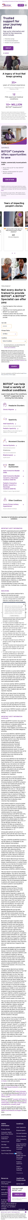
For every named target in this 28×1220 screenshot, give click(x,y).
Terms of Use (5, 1142)
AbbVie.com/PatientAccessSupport (11, 1110)
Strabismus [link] (6, 450)
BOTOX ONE (20, 1184)
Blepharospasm (20, 1130)
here (2, 190)
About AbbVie (5, 1147)
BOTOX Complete (6, 1190)
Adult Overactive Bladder (21, 1140)
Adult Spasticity (21, 1127)
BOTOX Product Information (6, 1183)
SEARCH (14, 366)
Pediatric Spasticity (19, 1163)
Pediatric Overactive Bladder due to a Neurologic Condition (21, 1155)
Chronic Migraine (21, 1136)
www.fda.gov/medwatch (11, 1087)
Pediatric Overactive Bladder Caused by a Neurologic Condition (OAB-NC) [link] (10, 486)
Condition (4, 338)
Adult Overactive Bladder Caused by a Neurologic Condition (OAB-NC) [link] (11, 478)
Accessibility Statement (5, 1138)
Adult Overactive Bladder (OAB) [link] (11, 472)
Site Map (3, 1145)
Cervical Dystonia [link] (9, 445)
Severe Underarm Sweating (19, 1168)
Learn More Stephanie (20, 215)
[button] (25, 5)
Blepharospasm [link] (8, 455)
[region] (14, 1215)
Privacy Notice (5, 1129)
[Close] (24, 604)
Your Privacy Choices (7, 1153)
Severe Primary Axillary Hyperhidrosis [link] (11, 505)
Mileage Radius (5, 330)
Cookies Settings (6, 1150)
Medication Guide (6, 1187)
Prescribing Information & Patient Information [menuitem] (13, 1)
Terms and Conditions (9, 347)
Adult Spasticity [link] (8, 424)
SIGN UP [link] (8, 48)
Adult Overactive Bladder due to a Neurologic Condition (21, 1146)
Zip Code (3, 323)
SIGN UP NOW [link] (9, 180)
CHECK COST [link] (19, 1195)
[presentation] (12, 67)
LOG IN (7, 53)
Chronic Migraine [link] (8, 410)
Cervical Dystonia (21, 1133)
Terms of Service (9, 374)
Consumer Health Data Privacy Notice (7, 1133)
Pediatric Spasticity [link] (9, 428)
